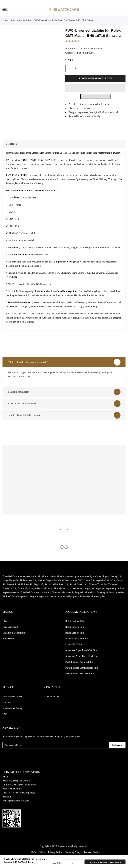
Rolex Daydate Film (74, 627)
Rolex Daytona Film (74, 621)
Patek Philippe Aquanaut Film (79, 673)
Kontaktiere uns (51, 696)
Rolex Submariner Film (76, 638)
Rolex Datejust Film (74, 633)
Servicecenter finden (12, 696)
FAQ (4, 714)
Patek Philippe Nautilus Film (79, 662)
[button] (72, 41)
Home (5, 20)
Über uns (6, 621)
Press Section (8, 638)
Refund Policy (38, 852)
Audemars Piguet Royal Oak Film (81, 650)
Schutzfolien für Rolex (20, 20)
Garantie (6, 702)
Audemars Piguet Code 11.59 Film (81, 656)
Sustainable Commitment (14, 633)
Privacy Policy (55, 852)
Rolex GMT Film (73, 644)
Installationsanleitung (12, 708)
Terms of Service (92, 852)
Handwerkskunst (10, 627)
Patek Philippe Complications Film (81, 668)
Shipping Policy (72, 852)
